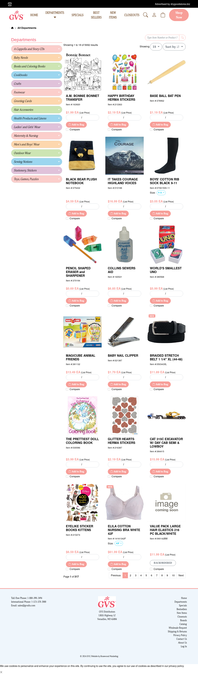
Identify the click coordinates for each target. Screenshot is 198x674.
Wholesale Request (178, 627)
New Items (182, 613)
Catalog (183, 624)
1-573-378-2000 (38, 601)
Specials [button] (78, 15)
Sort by (170, 47)
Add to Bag (77, 124)
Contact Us (181, 639)
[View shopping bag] (162, 15)
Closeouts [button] (131, 15)
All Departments (26, 28)
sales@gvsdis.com (26, 605)
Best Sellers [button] (96, 15)
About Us (182, 642)
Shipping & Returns (177, 631)
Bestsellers (182, 609)
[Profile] (154, 15)
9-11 (160, 192)
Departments (54, 13)
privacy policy (176, 666)
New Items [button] (113, 15)
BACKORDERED (163, 563)
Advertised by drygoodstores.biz (172, 4)
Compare (75, 129)
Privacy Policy (180, 635)
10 (173, 575)
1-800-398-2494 (34, 598)
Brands (183, 620)
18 (155, 47)
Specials (183, 605)
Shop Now (179, 15)
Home (184, 598)
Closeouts (182, 616)
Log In (184, 646)
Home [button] (34, 15)
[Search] (145, 15)
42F (118, 543)
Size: (152, 192)
